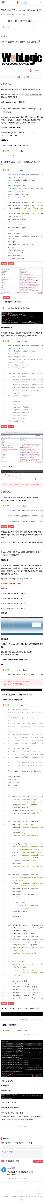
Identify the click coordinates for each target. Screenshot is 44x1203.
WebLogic (36, 1117)
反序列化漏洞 (6, 1119)
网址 (30, 1143)
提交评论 (38, 1161)
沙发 (9, 1179)
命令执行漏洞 (19, 1119)
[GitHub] (22, 1200)
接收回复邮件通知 (12, 1161)
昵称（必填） (6, 1143)
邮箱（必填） (20, 1143)
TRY (4, 14)
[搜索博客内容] (41, 2)
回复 (25, 1179)
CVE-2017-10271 (9, 1117)
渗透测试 (30, 1119)
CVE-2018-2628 (24, 1117)
